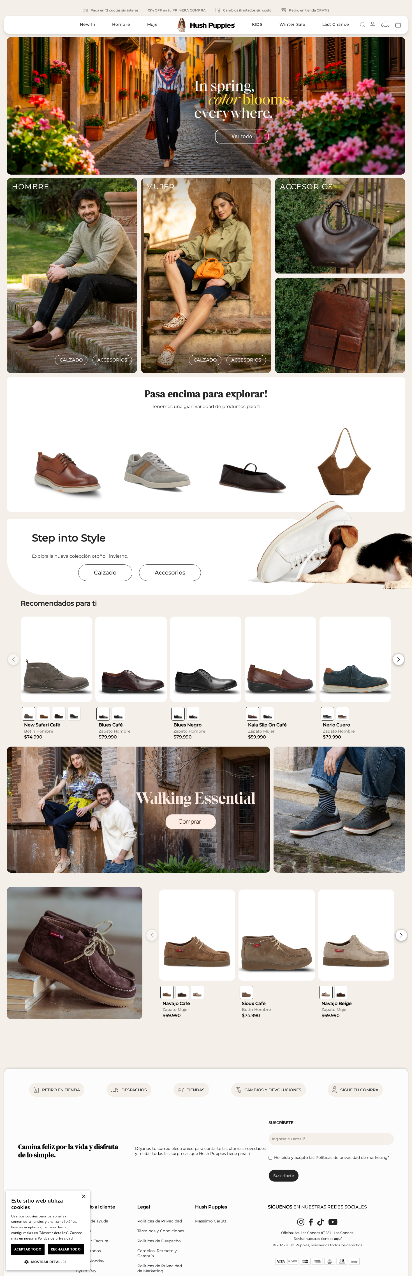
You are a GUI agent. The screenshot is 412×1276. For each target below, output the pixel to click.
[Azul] (74, 714)
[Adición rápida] (83, 694)
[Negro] (118, 714)
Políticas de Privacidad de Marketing (159, 1268)
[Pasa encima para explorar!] (160, 460)
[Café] (43, 714)
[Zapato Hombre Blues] (130, 659)
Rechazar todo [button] (66, 1249)
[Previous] (6, 106)
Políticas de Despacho (159, 1240)
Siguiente (398, 659)
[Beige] (197, 992)
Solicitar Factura (92, 1240)
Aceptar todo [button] (28, 1249)
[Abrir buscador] (362, 25)
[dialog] (48, 1230)
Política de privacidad (55, 1238)
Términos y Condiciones (160, 1230)
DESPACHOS (134, 1089)
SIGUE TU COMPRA (359, 1089)
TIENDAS (196, 1089)
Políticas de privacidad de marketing (352, 1157)
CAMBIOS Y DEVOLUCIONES (272, 1089)
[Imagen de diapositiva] (206, 106)
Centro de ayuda (92, 1221)
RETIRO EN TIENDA (61, 1089)
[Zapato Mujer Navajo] (197, 935)
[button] (47, 1261)
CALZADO (71, 360)
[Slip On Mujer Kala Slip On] (280, 659)
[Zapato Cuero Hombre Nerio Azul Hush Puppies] (355, 659)
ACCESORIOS (112, 360)
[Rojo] (103, 714)
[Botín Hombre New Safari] (56, 659)
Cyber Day (86, 1270)
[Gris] (28, 714)
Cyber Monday (90, 1260)
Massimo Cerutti (211, 1221)
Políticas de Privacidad (159, 1221)
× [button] (83, 1196)
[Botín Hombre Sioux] (276, 935)
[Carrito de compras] (398, 24)
